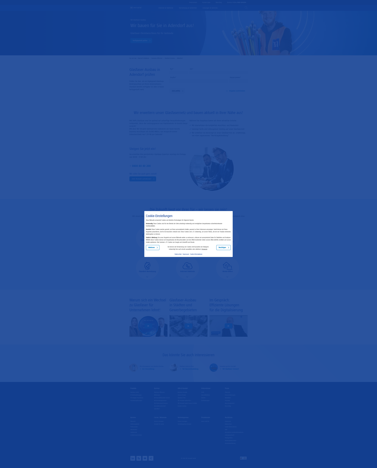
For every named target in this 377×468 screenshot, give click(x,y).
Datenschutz (178, 254)
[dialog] (188, 234)
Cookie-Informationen (196, 254)
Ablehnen (151, 247)
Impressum (186, 254)
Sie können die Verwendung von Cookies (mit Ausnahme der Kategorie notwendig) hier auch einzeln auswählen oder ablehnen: (188, 248)
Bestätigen (222, 247)
